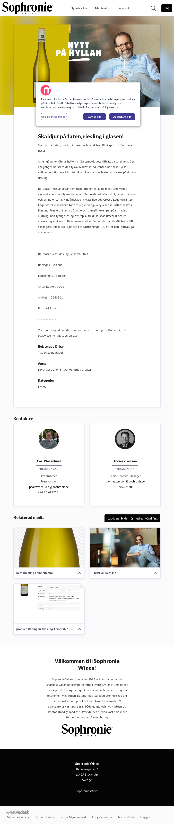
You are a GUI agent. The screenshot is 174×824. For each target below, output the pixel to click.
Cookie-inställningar (54, 116)
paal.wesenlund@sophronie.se (49, 487)
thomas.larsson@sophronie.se (125, 481)
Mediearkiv (102, 8)
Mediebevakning (18, 817)
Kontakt (123, 8)
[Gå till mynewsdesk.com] (17, 812)
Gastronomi (53, 369)
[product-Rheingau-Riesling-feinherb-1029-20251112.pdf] (49, 604)
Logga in (145, 817)
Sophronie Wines (87, 791)
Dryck (41, 369)
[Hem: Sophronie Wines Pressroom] (27, 8)
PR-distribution (45, 817)
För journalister (102, 817)
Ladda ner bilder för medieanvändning (132, 518)
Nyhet (42, 386)
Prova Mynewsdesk (73, 817)
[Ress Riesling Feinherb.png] (49, 547)
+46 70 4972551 (49, 492)
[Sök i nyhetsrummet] (153, 8)
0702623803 (125, 487)
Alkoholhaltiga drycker (76, 369)
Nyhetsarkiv (79, 8)
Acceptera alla (122, 116)
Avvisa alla (94, 116)
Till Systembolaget (50, 352)
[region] (88, 104)
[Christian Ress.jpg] (125, 547)
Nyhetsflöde (126, 817)
